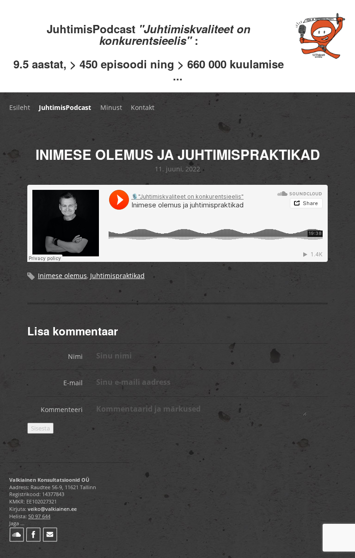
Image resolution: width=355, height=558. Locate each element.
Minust (111, 107)
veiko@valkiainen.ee (52, 508)
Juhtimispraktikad (117, 275)
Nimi (75, 356)
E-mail (73, 382)
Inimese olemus (62, 275)
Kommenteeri (62, 409)
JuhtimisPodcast (65, 107)
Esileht (19, 107)
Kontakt (142, 107)
